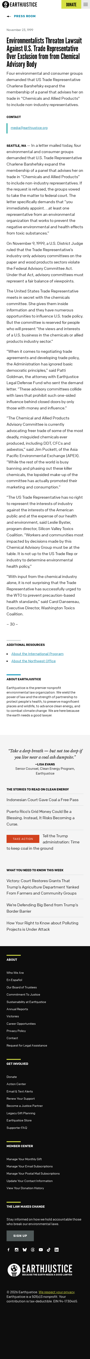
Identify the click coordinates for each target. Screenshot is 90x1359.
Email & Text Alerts (20, 1091)
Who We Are (15, 972)
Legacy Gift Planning (21, 1113)
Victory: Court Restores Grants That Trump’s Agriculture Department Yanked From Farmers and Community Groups (43, 887)
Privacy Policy (16, 1031)
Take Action (23, 839)
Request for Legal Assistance (27, 1045)
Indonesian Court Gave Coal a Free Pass (42, 799)
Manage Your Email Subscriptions (30, 1166)
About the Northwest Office (33, 661)
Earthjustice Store (19, 1120)
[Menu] (85, 4)
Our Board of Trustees (22, 987)
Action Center (16, 1084)
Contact (12, 1038)
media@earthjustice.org (29, 127)
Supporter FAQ (17, 1127)
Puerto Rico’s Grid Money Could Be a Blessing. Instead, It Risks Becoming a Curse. (40, 817)
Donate (12, 1077)
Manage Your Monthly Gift (24, 1159)
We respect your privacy (56, 1292)
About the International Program (37, 654)
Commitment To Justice (23, 994)
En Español (14, 980)
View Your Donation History (25, 1188)
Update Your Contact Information (30, 1181)
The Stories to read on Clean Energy (38, 789)
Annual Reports (17, 1009)
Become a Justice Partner (25, 1105)
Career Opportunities (21, 1023)
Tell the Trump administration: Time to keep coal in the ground (43, 842)
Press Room (25, 16)
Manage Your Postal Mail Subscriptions (33, 1173)
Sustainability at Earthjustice (26, 1002)
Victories (13, 1016)
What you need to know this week (35, 870)
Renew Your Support (21, 1098)
